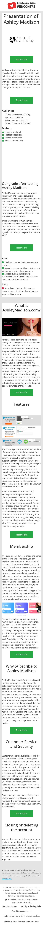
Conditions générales (21, 911)
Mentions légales (9, 906)
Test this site (21, 59)
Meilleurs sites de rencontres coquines (21, 921)
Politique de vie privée (31, 906)
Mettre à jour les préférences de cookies (21, 916)
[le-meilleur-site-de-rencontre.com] (22, 5)
